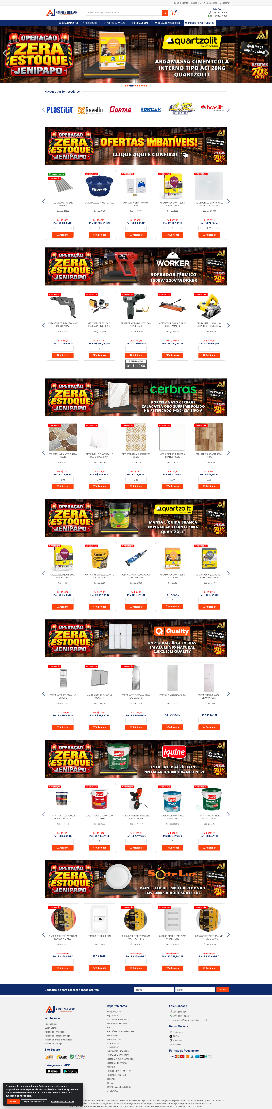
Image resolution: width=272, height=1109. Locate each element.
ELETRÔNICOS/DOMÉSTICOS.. (121, 1031)
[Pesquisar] (165, 13)
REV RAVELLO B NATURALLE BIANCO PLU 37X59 (99, 455)
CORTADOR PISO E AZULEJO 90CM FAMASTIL (172, 324)
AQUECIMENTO (114, 1015)
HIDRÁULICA (113, 1043)
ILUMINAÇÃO (113, 1047)
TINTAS (110, 1083)
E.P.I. (109, 1027)
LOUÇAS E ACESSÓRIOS (118, 1055)
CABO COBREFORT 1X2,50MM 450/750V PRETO (136, 937)
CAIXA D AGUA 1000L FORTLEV (99, 203)
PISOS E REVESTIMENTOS (119, 1071)
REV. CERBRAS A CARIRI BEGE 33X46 (136, 455)
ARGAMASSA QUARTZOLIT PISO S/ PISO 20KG (209, 576)
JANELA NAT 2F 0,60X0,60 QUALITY (99, 696)
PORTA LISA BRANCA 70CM (173, 695)
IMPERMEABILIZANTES (118, 1051)
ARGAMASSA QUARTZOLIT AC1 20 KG (172, 576)
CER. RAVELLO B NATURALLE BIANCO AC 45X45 (209, 204)
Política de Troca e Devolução (58, 1039)
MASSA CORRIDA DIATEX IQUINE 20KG (172, 817)
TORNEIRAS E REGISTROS (119, 1087)
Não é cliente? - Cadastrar (217, 3)
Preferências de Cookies (62, 1101)
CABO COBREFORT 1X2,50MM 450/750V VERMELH (63, 937)
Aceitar (13, 1101)
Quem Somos (51, 1028)
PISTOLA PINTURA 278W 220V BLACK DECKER (136, 817)
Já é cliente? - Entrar (187, 3)
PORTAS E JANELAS (116, 1075)
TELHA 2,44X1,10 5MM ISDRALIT (62, 204)
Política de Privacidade (55, 1032)
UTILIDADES (112, 1091)
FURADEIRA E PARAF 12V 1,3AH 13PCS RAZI (136, 324)
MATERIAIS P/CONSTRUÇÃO (120, 1059)
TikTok (175, 1036)
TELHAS (111, 1079)
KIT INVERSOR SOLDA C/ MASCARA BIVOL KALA (99, 324)
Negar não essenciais (34, 1101)
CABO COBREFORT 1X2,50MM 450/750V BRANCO (209, 937)
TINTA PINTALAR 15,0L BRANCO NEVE (209, 817)
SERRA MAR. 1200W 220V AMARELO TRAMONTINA (209, 324)
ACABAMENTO (114, 1011)
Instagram (178, 1032)
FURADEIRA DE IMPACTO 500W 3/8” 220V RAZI (62, 324)
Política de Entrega (53, 1043)
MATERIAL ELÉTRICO (117, 1063)
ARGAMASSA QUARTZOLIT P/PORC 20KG (172, 204)
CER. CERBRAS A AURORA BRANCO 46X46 (172, 455)
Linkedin (177, 1044)
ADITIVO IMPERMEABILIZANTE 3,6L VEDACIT (99, 576)
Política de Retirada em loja (57, 1036)
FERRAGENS (112, 1035)
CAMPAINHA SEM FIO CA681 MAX (136, 204)
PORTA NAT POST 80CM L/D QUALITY (63, 696)
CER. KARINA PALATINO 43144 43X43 (63, 455)
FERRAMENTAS (114, 1039)
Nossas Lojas (51, 1024)
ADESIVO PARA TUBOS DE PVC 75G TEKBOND (136, 576)
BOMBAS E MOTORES (117, 1023)
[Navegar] (5, 53)
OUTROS (111, 1067)
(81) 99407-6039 (218, 16)
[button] (125, 85)
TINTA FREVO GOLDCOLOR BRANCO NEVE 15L (63, 817)
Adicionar (64, 234)
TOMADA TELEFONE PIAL (99, 936)
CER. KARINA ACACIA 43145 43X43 (209, 455)
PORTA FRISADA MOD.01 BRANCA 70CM (209, 696)
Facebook (178, 1040)
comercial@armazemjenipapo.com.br (190, 1020)
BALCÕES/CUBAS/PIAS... (118, 1019)
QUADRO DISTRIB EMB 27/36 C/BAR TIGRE (172, 937)
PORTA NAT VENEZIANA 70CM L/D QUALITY (136, 696)
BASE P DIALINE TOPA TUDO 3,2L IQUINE (99, 817)
